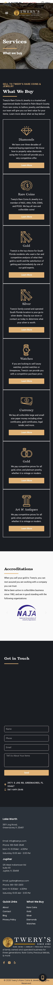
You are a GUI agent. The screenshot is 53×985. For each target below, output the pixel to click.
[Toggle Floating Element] (43, 977)
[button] (6, 13)
